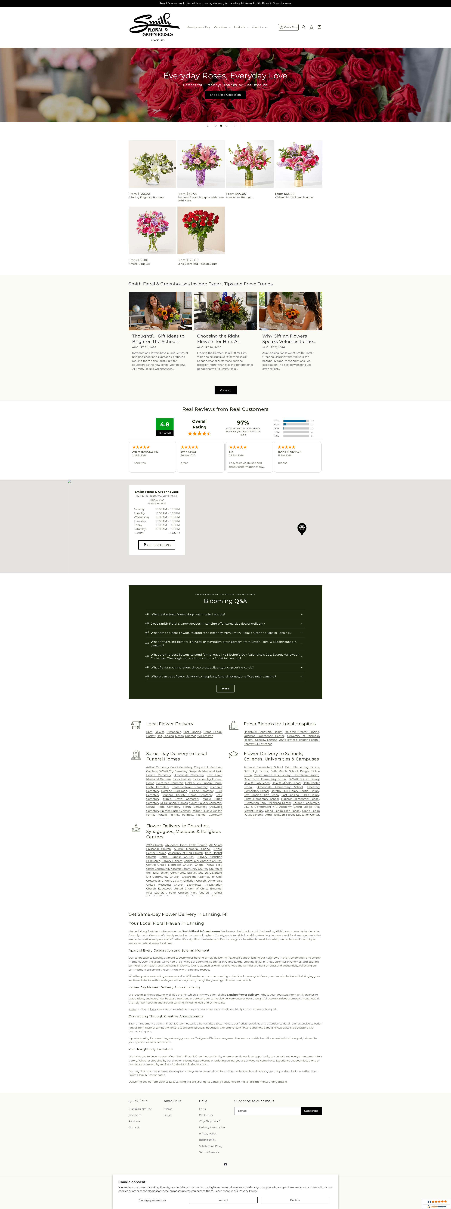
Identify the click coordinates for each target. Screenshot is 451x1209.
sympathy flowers (167, 1027)
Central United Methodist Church (169, 864)
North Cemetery (194, 806)
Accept (223, 1200)
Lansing (168, 736)
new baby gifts (267, 1027)
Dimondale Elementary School (280, 787)
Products (134, 1121)
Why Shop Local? (210, 1121)
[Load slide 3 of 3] (226, 125)
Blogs (167, 1115)
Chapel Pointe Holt (208, 864)
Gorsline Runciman (174, 791)
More (225, 688)
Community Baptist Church (189, 872)
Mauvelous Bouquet (239, 197)
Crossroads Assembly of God (202, 876)
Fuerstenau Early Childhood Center (267, 803)
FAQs (202, 1108)
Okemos (190, 736)
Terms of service (209, 1152)
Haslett (151, 736)
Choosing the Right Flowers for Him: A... (219, 338)
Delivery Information (212, 1127)
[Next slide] (235, 126)
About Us (134, 1127)
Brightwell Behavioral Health (263, 732)
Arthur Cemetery (157, 767)
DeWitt (159, 732)
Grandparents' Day (140, 1108)
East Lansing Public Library (300, 795)
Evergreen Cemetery (170, 783)
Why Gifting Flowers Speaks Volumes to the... (289, 338)
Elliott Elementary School (261, 798)
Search (168, 1108)
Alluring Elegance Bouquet (147, 197)
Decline (295, 1200)
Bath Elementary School (302, 767)
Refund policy (207, 1139)
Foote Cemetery (157, 787)
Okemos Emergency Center (264, 736)
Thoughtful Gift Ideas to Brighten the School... (158, 338)
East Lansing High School (261, 795)
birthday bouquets (206, 1027)
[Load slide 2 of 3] (221, 125)
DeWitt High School (257, 783)
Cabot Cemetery (181, 767)
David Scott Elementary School (265, 779)
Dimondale (173, 732)
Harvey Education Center (302, 814)
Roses (132, 1009)
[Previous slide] (207, 126)
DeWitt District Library (304, 779)
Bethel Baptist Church (177, 856)
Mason (179, 736)
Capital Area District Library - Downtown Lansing (286, 775)
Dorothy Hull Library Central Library (295, 791)
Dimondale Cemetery (189, 775)
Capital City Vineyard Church (203, 861)
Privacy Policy (248, 1191)
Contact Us (206, 1115)
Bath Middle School (284, 771)
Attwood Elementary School (263, 767)
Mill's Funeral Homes (174, 803)
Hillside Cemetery (201, 791)
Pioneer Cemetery (209, 814)
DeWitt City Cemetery (173, 771)
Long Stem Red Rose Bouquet (197, 263)
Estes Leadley (182, 779)
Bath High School (256, 771)
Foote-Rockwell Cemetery (189, 787)
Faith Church (178, 892)
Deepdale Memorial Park (205, 771)
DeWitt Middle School (286, 783)
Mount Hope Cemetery (163, 806)
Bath (149, 732)
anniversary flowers (238, 1027)
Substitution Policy (211, 1146)
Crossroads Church (158, 880)
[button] (222, 27)
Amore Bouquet (139, 263)
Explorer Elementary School (300, 798)
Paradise (187, 814)
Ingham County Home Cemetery (187, 795)
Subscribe (311, 1110)
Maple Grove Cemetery (181, 798)
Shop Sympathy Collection (225, 100)
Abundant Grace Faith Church (186, 845)
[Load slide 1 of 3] (215, 125)
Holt (159, 736)
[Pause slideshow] (244, 126)
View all (225, 390)
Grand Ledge (212, 732)
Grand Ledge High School (282, 810)
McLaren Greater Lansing (302, 732)
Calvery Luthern (172, 861)
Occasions (135, 1115)
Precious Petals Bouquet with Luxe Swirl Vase (200, 199)
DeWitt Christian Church (189, 880)
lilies (153, 1009)
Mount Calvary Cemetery (205, 803)
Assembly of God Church (185, 853)
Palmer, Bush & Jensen (175, 810)
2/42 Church (154, 845)
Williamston (205, 736)
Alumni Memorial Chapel (192, 849)
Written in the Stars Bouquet (294, 197)
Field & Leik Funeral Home (203, 783)
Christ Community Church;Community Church (177, 868)
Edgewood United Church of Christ (183, 888)
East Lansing (192, 732)
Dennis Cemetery (158, 775)
